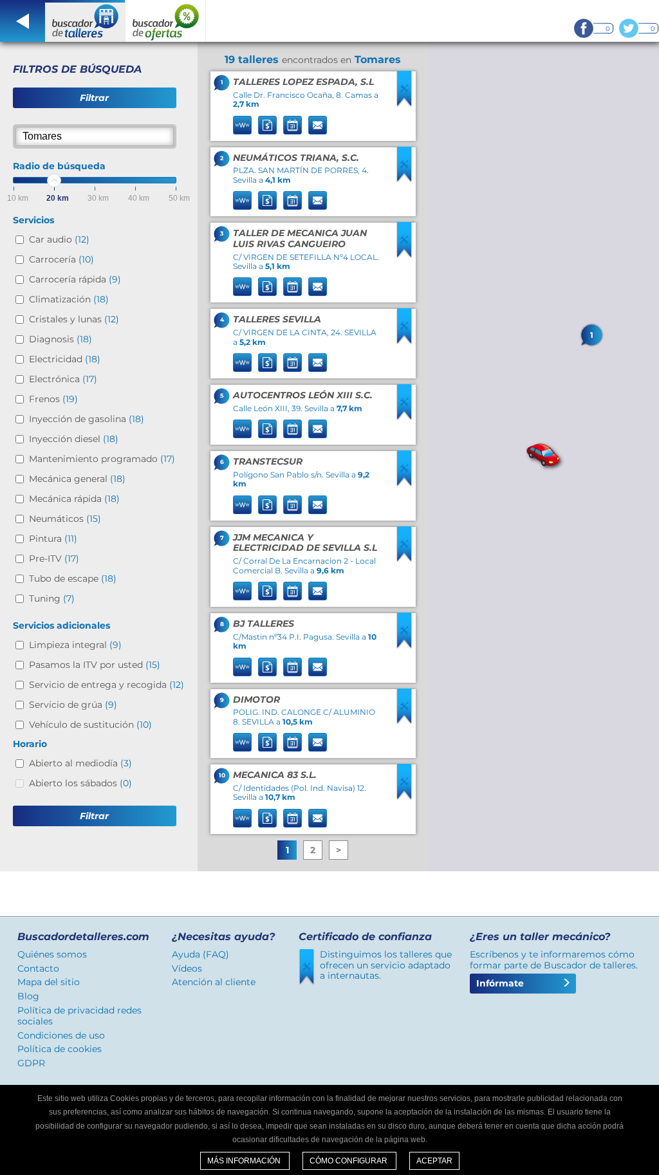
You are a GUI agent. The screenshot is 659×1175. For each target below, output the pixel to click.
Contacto (38, 968)
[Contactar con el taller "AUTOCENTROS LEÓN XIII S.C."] (317, 429)
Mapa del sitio (48, 982)
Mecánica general (77, 479)
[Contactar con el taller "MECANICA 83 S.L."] (317, 818)
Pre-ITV (54, 558)
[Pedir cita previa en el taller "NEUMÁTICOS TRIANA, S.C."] (292, 200)
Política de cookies (59, 1049)
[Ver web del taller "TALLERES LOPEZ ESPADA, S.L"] (242, 125)
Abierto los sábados (80, 783)
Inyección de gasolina (86, 419)
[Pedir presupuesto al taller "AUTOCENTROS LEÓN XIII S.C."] (267, 429)
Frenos (53, 399)
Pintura (53, 538)
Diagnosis (60, 339)
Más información (245, 1160)
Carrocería (61, 259)
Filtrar (94, 98)
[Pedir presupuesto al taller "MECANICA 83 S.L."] (267, 818)
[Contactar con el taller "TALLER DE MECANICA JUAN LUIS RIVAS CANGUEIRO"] (317, 286)
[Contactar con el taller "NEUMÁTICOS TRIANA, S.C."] (317, 200)
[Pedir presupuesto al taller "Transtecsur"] (267, 504)
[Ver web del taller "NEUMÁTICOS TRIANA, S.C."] (242, 200)
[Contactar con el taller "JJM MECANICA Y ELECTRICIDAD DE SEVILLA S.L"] (317, 591)
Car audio (59, 239)
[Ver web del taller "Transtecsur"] (242, 504)
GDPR (31, 1063)
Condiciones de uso (61, 1035)
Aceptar (434, 1160)
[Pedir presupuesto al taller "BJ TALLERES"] (267, 667)
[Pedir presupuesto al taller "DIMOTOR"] (267, 742)
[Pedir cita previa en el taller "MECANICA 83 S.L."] (292, 818)
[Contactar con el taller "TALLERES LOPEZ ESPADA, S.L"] (317, 125)
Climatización (69, 299)
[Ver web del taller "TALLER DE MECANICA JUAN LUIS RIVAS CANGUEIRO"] (242, 286)
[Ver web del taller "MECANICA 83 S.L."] (242, 818)
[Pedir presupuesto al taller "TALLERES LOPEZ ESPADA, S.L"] (267, 125)
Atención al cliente (213, 982)
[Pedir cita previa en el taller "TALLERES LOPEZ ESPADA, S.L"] (292, 125)
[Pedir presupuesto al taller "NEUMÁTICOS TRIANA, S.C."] (267, 200)
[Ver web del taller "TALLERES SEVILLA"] (242, 362)
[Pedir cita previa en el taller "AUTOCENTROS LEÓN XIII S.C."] (292, 429)
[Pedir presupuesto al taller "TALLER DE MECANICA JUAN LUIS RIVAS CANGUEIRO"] (267, 286)
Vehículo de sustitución (90, 724)
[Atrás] (22, 21)
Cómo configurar (349, 1160)
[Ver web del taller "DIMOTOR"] (242, 742)
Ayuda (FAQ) (200, 954)
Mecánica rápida (74, 498)
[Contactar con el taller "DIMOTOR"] (317, 742)
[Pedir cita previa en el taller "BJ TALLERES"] (292, 667)
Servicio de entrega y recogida (106, 684)
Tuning (52, 598)
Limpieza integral (75, 645)
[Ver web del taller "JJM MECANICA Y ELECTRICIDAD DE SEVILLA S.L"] (242, 591)
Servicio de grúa (73, 704)
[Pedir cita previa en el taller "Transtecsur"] (292, 504)
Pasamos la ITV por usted (94, 665)
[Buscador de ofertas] (165, 21)
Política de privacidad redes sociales (79, 1015)
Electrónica (63, 379)
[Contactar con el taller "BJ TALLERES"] (317, 667)
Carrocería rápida (75, 279)
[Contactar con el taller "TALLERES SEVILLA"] (317, 362)
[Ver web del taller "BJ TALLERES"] (242, 667)
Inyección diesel (73, 439)
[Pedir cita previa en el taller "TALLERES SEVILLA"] (292, 362)
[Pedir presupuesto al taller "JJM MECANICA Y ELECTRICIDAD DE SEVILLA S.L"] (267, 591)
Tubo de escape (72, 578)
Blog (28, 996)
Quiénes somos (52, 954)
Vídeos (187, 968)
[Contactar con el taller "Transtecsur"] (317, 504)
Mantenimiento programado (102, 459)
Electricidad (64, 359)
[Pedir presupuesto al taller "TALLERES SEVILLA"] (267, 362)
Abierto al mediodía (80, 763)
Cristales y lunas (74, 319)
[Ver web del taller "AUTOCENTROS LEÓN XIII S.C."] (242, 429)
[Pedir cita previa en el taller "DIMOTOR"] (292, 742)
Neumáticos (65, 518)
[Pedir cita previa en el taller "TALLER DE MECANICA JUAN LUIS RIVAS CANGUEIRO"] (292, 286)
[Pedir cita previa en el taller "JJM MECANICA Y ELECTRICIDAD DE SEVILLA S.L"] (292, 591)
